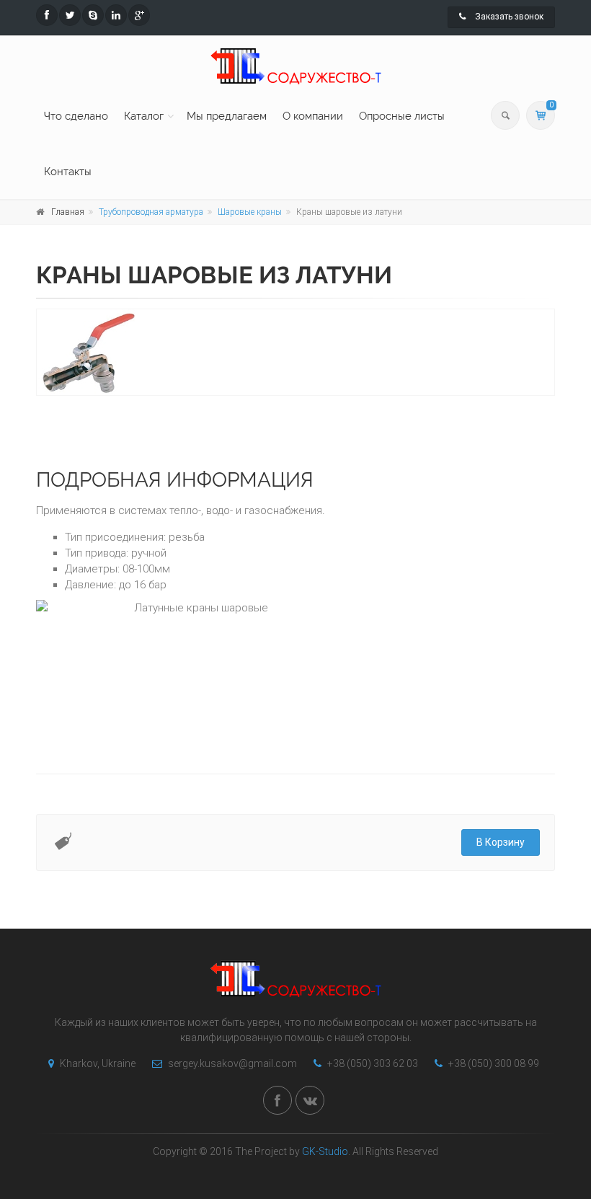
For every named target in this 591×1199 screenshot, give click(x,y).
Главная (67, 212)
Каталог (144, 116)
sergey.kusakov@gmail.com (231, 1063)
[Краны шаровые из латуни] (295, 352)
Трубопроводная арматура (151, 212)
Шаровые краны (250, 212)
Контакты (68, 171)
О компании (313, 116)
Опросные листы (402, 116)
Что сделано (76, 116)
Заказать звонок (508, 17)
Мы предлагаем (227, 116)
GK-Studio (325, 1151)
